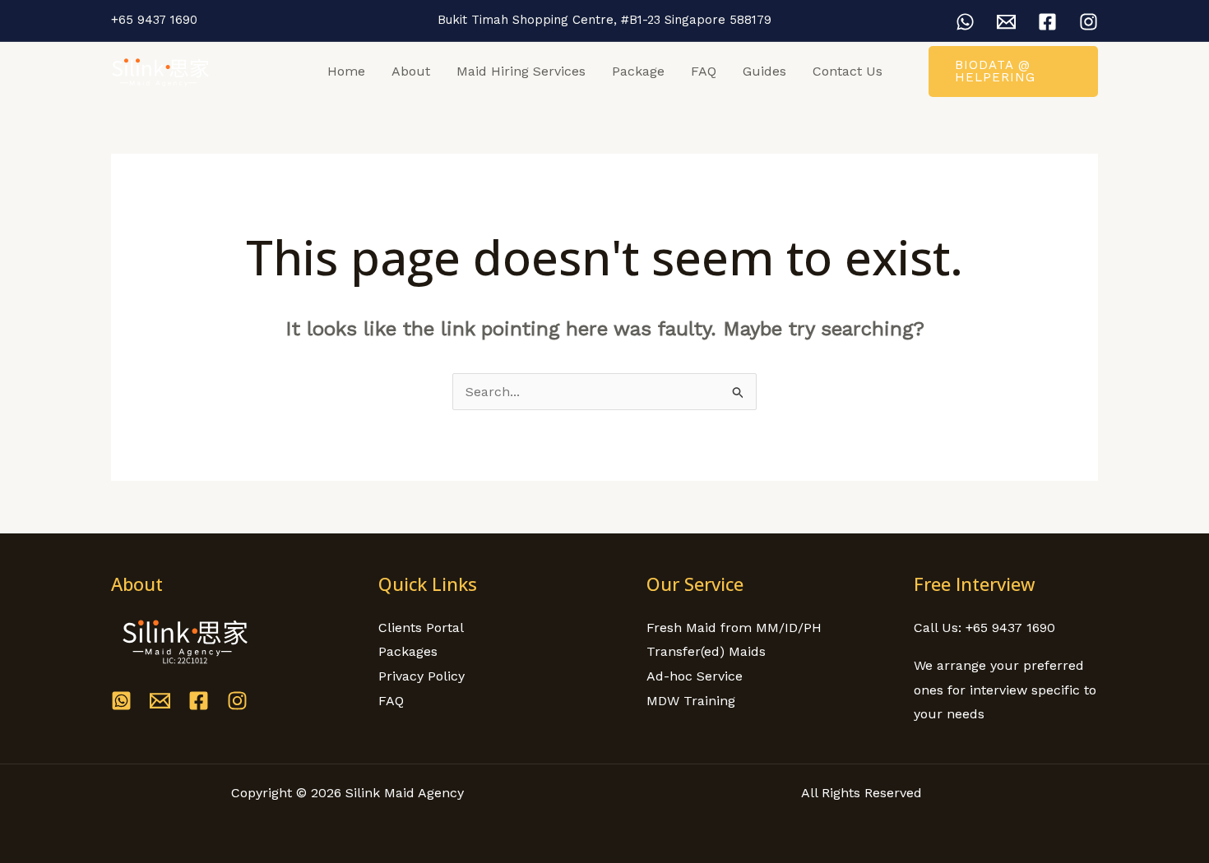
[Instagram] (1088, 21)
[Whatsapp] (121, 700)
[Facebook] (1047, 21)
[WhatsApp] (965, 21)
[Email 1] (1006, 21)
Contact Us (847, 71)
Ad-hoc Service (694, 676)
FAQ (703, 71)
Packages (408, 651)
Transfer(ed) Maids (706, 651)
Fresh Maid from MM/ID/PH (734, 627)
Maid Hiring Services (521, 71)
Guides (764, 71)
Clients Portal (421, 627)
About (410, 71)
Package (638, 71)
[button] (1014, 71)
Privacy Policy (421, 676)
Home (346, 71)
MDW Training (690, 700)
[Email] (160, 700)
